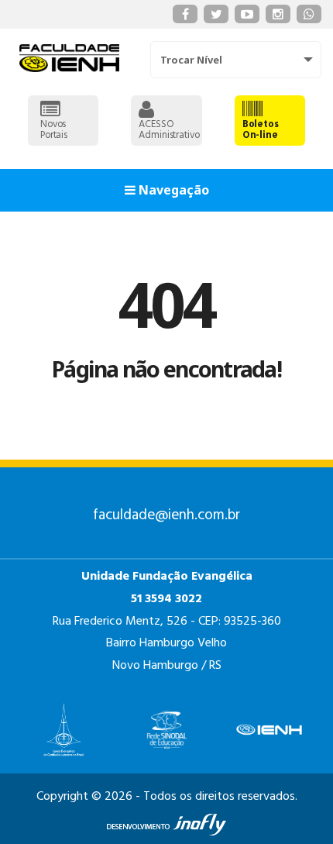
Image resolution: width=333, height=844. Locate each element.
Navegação (172, 189)
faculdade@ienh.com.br (166, 515)
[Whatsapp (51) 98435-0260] (309, 14)
